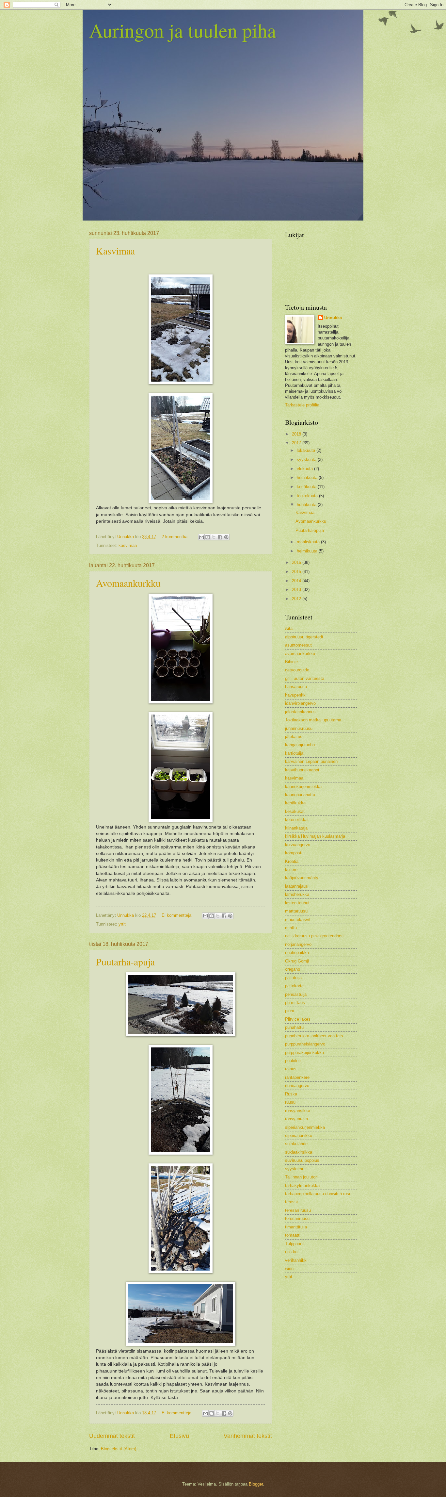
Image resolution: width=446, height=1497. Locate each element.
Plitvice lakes (298, 1019)
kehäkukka (295, 802)
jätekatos (293, 736)
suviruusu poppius (302, 1160)
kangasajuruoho (300, 744)
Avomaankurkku (128, 582)
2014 (297, 580)
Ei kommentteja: (178, 915)
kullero (291, 869)
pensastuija (296, 994)
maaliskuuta (309, 541)
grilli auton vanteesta (304, 678)
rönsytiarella (296, 1118)
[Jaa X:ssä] (214, 537)
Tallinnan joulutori (301, 1177)
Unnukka (333, 317)
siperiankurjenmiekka (305, 1127)
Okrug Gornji (297, 961)
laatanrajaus (296, 886)
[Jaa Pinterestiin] (226, 537)
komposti (293, 852)
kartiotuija (294, 753)
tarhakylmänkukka (302, 1185)
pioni (289, 1010)
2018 (297, 434)
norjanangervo (298, 944)
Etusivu (179, 1436)
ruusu (290, 1102)
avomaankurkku (300, 653)
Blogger (256, 1484)
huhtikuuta (307, 504)
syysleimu (294, 1168)
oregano (292, 969)
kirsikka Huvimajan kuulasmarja (315, 836)
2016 (297, 562)
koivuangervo (297, 844)
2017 (297, 442)
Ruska (291, 1094)
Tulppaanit (295, 1243)
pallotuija (293, 977)
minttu (291, 927)
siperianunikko (298, 1135)
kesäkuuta (307, 486)
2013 (297, 589)
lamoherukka (297, 894)
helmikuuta (308, 551)
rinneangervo (297, 1085)
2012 (297, 598)
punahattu (294, 1027)
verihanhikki (296, 1260)
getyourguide (297, 669)
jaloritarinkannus (300, 711)
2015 (297, 571)
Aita (289, 628)
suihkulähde (296, 1143)
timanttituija (296, 1227)
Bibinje (291, 661)
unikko (291, 1251)
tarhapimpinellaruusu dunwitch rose (318, 1193)
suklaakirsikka (298, 1152)
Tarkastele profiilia (302, 405)
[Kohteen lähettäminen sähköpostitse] (201, 537)
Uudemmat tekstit (112, 1436)
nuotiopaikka (297, 952)
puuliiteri (293, 1060)
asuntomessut (298, 645)
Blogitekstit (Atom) (118, 1448)
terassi (291, 1201)
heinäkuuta (308, 477)
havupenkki (296, 695)
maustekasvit (298, 919)
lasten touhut (297, 902)
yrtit (122, 924)
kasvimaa (128, 545)
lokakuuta (306, 450)
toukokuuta (308, 495)
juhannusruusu (298, 728)
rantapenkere (297, 1077)
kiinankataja (296, 828)
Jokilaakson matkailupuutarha (313, 719)
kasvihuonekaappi (302, 769)
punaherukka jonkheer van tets (314, 1035)
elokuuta (305, 468)
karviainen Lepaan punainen (311, 761)
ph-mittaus (295, 1002)
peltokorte (294, 985)
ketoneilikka (296, 819)
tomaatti (292, 1235)
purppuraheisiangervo (305, 1044)
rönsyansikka (297, 1110)
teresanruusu (297, 1218)
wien (289, 1268)
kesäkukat (295, 811)
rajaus (290, 1068)
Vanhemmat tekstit (248, 1436)
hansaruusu (296, 686)
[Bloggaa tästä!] (207, 537)
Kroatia (291, 861)
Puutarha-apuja (125, 961)
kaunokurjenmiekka (303, 786)
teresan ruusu (298, 1210)
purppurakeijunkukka (304, 1052)
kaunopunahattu (300, 794)
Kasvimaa (115, 250)
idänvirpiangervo (300, 703)
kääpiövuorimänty (301, 877)
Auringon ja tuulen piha (182, 30)
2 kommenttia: (176, 536)
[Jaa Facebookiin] (220, 537)
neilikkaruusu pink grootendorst (314, 935)
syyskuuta (307, 459)
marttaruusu (296, 911)
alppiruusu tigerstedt (304, 636)
